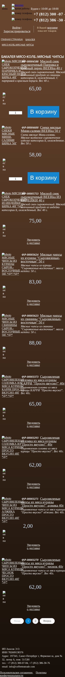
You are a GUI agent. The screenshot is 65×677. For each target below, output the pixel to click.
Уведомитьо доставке (33, 241)
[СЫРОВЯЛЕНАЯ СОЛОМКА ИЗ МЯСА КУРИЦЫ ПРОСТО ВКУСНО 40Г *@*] (13, 456)
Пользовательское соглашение (16, 672)
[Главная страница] (17, 3)
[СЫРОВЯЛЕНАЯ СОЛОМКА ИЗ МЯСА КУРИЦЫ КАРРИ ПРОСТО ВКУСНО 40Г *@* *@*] (13, 395)
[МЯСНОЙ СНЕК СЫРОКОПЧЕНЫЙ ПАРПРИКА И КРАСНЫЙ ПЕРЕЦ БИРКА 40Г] (14, 77)
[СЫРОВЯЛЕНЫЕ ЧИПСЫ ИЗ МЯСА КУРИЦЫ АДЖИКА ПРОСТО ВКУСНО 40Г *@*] (13, 521)
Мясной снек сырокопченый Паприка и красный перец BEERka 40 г (41, 64)
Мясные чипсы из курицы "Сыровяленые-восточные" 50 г (41, 258)
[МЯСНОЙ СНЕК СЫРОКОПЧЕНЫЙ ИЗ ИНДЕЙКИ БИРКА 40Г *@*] (14, 206)
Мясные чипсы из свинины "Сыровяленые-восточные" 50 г (41, 319)
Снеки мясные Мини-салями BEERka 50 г (41, 129)
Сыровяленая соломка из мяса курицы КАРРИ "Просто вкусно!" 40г (43, 380)
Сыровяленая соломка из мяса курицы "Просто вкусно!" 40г (40, 441)
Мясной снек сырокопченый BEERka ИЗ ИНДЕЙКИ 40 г (41, 197)
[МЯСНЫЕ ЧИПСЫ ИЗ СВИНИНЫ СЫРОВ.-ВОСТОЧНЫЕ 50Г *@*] (11, 334)
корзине (52, 27)
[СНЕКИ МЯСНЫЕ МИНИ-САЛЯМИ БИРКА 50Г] (11, 143)
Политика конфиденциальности (23, 674)
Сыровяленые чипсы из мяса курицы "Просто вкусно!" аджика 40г (42, 502)
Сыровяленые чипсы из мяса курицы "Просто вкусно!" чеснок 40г (42, 563)
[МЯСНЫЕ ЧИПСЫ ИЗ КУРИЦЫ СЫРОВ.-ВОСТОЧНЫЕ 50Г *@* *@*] (11, 273)
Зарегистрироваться (17, 31)
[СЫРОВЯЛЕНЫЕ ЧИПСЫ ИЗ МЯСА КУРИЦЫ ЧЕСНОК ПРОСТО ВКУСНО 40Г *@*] (13, 582)
